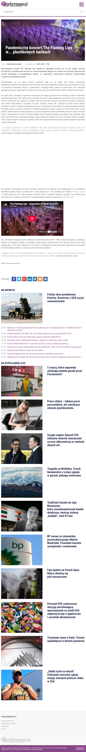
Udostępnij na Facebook (14, 279)
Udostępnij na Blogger (40, 279)
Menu (81, 4)
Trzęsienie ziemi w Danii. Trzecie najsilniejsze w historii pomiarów (65, 639)
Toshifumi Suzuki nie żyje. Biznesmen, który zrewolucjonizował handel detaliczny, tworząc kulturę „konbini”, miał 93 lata (65, 509)
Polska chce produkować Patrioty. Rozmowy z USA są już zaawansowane (65, 298)
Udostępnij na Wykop (35, 279)
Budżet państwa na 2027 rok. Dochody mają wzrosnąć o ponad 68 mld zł (39, 333)
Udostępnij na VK (45, 279)
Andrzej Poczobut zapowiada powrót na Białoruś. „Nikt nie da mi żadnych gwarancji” (44, 347)
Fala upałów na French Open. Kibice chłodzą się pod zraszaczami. (63, 573)
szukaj (81, 11)
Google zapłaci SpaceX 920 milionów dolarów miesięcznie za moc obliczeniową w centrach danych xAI (65, 440)
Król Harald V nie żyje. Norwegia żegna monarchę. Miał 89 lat (33, 337)
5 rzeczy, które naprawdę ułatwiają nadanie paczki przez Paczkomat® (64, 371)
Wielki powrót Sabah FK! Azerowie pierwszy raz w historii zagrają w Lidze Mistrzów (44, 357)
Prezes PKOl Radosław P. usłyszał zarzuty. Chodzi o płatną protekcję (37, 343)
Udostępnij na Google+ (24, 279)
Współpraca (4, 726)
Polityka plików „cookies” (8, 723)
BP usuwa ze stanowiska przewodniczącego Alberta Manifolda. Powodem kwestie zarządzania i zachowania (64, 541)
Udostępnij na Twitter (19, 279)
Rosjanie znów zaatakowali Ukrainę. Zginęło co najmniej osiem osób (37, 340)
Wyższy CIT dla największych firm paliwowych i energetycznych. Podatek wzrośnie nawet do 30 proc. (44, 328)
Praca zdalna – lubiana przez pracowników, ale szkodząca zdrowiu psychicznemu (63, 405)
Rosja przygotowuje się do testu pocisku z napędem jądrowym (35, 353)
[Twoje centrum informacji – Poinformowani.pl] (14, 3)
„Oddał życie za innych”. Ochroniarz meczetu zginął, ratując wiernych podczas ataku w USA (65, 676)
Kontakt (3, 729)
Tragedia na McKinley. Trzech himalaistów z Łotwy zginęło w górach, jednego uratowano (64, 472)
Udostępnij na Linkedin (29, 279)
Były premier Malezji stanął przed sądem (25, 350)
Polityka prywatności (7, 721)
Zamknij (80, 748)
